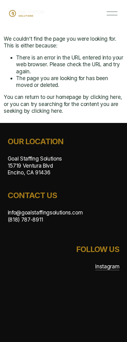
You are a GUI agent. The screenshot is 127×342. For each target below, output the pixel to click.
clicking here (105, 97)
